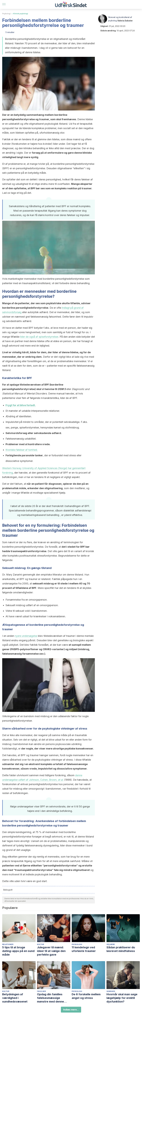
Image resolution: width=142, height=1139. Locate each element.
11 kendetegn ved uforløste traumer (84, 949)
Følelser (41, 991)
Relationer (7, 944)
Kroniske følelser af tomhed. (22, 449)
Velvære (110, 944)
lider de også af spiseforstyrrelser (39, 336)
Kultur (40, 944)
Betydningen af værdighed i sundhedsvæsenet (14, 998)
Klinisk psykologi (20, 14)
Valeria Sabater (125, 20)
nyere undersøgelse (26, 635)
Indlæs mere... (71, 1009)
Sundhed (110, 991)
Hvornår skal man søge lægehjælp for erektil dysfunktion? (121, 998)
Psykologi (6, 14)
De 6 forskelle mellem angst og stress (86, 996)
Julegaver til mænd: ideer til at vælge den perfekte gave (51, 951)
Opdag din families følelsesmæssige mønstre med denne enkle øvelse (50, 998)
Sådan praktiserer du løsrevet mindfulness (120, 949)
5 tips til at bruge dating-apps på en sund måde (18, 951)
